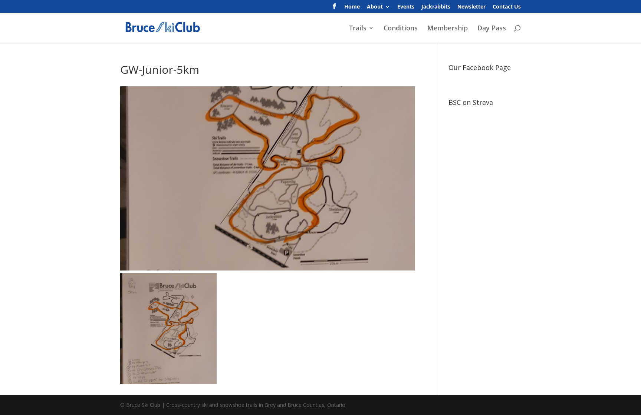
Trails (357, 28)
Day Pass (491, 28)
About (375, 7)
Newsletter (471, 7)
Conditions (401, 28)
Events (405, 7)
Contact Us (507, 7)
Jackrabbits (435, 7)
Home (352, 7)
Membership (447, 28)
